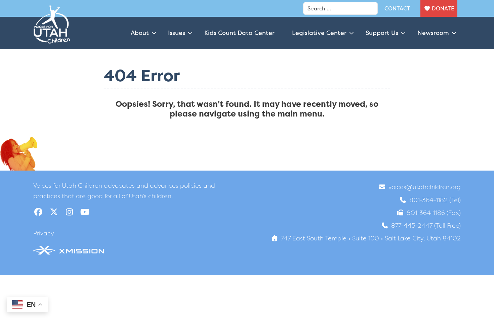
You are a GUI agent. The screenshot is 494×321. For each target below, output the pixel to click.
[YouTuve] (85, 212)
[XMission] (68, 250)
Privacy (43, 233)
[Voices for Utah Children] (51, 33)
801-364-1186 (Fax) (434, 213)
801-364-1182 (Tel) (435, 200)
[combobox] (340, 8)
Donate (443, 8)
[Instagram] (69, 212)
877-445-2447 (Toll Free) (426, 225)
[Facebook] (38, 212)
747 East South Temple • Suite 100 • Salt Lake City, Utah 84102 (371, 238)
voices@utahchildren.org (424, 187)
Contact (397, 8)
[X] (54, 212)
